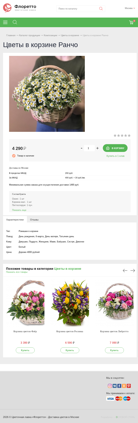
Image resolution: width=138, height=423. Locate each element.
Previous (125, 270)
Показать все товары (16, 272)
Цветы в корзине (70, 35)
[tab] (15, 219)
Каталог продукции (29, 35)
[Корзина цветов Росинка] (69, 303)
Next (132, 270)
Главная (10, 35)
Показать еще (19, 210)
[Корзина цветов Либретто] (114, 303)
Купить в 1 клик (116, 155)
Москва (128, 8)
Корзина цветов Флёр (25, 331)
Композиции (50, 35)
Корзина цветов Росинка (69, 331)
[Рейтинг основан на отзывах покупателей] (122, 136)
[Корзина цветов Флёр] (25, 303)
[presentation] (15, 219)
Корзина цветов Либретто (114, 331)
